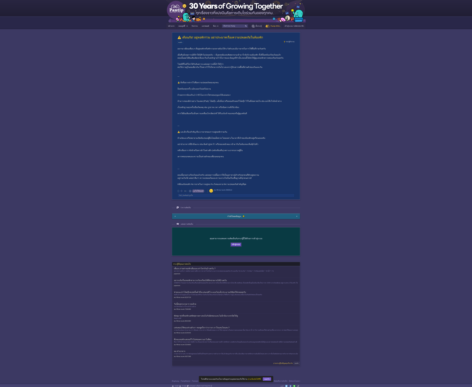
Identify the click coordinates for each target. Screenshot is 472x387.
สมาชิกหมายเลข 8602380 (182, 321)
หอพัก (180, 42)
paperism (177, 274)
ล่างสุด (184, 386)
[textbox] (235, 26)
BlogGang (175, 381)
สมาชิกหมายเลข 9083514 (223, 190)
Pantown (195, 381)
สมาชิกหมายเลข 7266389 (182, 309)
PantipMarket (185, 381)
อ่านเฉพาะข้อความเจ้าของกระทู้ (201, 386)
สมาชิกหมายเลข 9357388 (182, 356)
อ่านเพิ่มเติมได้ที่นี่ (254, 379)
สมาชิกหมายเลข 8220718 (182, 297)
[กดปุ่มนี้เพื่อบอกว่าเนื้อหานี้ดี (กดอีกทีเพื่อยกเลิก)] (181, 191)
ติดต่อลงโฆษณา (294, 381)
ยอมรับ (267, 379)
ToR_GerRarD (184, 195)
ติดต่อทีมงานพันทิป (280, 381)
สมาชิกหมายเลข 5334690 (182, 345)
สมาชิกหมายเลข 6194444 (182, 333)
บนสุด (177, 386)
